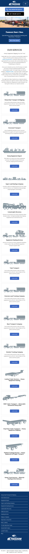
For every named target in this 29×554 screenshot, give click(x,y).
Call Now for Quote (15, 9)
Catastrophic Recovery (6, 508)
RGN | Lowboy (4, 522)
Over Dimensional (5, 497)
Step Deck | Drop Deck (6, 519)
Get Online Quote (15, 14)
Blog (2, 533)
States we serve (4, 511)
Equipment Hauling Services (7, 505)
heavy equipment (7, 59)
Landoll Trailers (4, 530)
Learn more (14, 110)
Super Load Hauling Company (7, 503)
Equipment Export (5, 500)
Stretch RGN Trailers (5, 528)
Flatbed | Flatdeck (5, 517)
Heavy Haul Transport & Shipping (8, 494)
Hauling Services (5, 514)
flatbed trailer (10, 71)
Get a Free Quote (14, 40)
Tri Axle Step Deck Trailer (6, 525)
